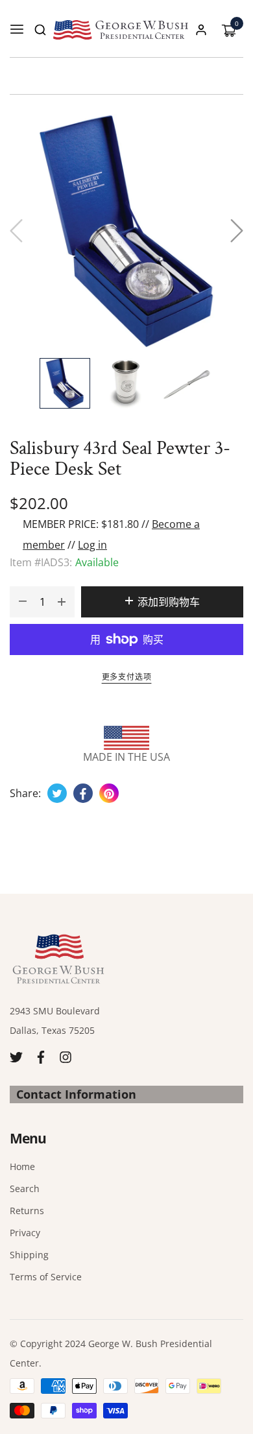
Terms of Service (46, 1277)
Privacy (25, 1232)
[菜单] (16, 29)
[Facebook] (40, 1056)
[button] (40, 29)
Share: (25, 793)
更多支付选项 (127, 676)
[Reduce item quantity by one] (22, 601)
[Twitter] (16, 1056)
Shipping (29, 1255)
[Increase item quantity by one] (61, 601)
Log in (92, 545)
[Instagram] (65, 1056)
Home (22, 1166)
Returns (27, 1210)
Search (25, 1188)
